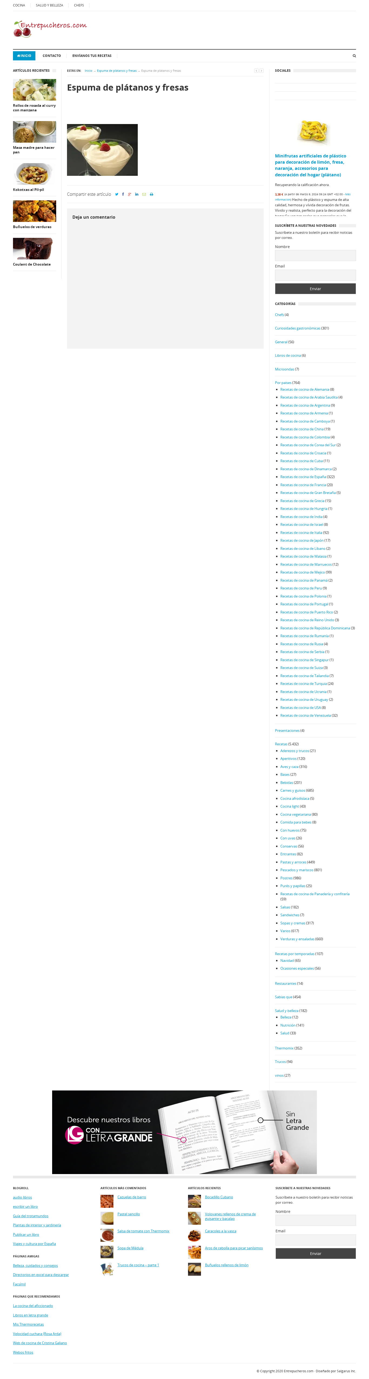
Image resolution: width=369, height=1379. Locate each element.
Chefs (279, 314)
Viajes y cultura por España (34, 1243)
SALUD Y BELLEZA (49, 5)
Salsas (285, 907)
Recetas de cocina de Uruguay (304, 699)
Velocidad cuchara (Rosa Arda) (37, 1333)
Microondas (284, 369)
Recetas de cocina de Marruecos (306, 564)
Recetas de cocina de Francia (303, 484)
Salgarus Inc (346, 1371)
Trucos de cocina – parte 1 (138, 1265)
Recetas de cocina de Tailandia (304, 675)
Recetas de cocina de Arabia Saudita (309, 397)
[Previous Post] (256, 70)
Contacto (52, 55)
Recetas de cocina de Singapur (304, 659)
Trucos (280, 1061)
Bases (285, 774)
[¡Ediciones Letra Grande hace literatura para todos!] (184, 1172)
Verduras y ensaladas (297, 939)
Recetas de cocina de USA (300, 707)
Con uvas (287, 838)
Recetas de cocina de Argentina (305, 405)
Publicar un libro (26, 1234)
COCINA (19, 5)
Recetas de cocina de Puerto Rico (306, 612)
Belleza (285, 1017)
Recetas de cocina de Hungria (303, 508)
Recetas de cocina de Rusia (301, 644)
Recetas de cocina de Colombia (305, 437)
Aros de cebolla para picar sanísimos (234, 1248)
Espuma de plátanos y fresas (117, 70)
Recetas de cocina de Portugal (304, 604)
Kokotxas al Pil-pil (28, 189)
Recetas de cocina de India (301, 516)
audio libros (22, 1197)
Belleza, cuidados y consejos (35, 1265)
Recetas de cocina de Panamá (304, 580)
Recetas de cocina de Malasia (303, 556)
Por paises (283, 382)
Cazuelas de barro (132, 1197)
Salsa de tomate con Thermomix (143, 1231)
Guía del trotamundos (30, 1215)
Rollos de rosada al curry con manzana (34, 108)
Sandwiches (289, 915)
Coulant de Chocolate (32, 264)
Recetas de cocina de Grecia (302, 500)
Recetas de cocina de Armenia (304, 413)
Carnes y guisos (292, 790)
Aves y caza (289, 766)
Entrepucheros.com (298, 1371)
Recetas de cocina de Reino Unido (307, 620)
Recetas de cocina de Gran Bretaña (308, 492)
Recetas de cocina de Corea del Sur (308, 444)
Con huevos (290, 830)
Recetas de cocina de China (302, 429)
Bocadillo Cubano (219, 1197)
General (281, 341)
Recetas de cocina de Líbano (303, 548)
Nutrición (288, 1025)
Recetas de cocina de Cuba (301, 460)
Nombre (282, 246)
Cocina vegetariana (295, 814)
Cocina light (289, 806)
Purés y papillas (292, 885)
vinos (279, 1075)
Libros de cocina (288, 355)
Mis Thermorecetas (28, 1324)
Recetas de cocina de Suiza (301, 667)
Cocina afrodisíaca (294, 798)
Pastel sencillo (129, 1214)
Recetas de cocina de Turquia (303, 683)
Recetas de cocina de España (303, 476)
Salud (284, 1033)
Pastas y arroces (293, 862)
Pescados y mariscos (296, 869)
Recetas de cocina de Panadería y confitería (315, 893)
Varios (285, 930)
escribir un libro (25, 1206)
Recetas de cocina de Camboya (305, 421)
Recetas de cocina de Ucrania (303, 691)
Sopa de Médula (130, 1248)
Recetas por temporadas (294, 953)
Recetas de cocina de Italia (301, 532)
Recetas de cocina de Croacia (303, 453)
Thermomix (284, 1048)
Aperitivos (288, 758)
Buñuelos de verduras (32, 227)
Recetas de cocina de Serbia (302, 651)
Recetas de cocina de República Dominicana (315, 628)
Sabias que (283, 996)
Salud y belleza (286, 1010)
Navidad (287, 960)
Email (280, 266)
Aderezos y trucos (294, 750)
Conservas (288, 846)
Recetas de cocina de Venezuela (305, 715)
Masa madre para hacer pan (34, 150)
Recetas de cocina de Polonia (303, 596)
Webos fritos (23, 1352)
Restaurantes (285, 983)
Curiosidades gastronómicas (297, 328)
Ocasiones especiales (297, 968)
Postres (286, 878)
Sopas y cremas (292, 923)
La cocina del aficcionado (33, 1305)
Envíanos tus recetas (92, 55)
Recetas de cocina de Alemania (304, 389)
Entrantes (288, 854)
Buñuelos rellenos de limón (227, 1265)
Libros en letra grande (30, 1315)
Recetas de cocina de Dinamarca (306, 468)
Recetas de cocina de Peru (301, 588)
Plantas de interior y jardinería (37, 1225)
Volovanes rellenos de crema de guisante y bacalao (230, 1216)
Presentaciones (287, 730)
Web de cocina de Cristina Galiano (40, 1342)
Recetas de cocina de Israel (301, 524)
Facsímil (19, 1284)
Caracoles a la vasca (220, 1231)
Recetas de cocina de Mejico (302, 572)
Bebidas (286, 782)
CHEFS (79, 5)
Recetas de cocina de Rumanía (304, 635)
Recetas (281, 744)
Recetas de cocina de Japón (302, 540)
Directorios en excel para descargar (41, 1274)
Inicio (26, 55)
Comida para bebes (295, 822)
